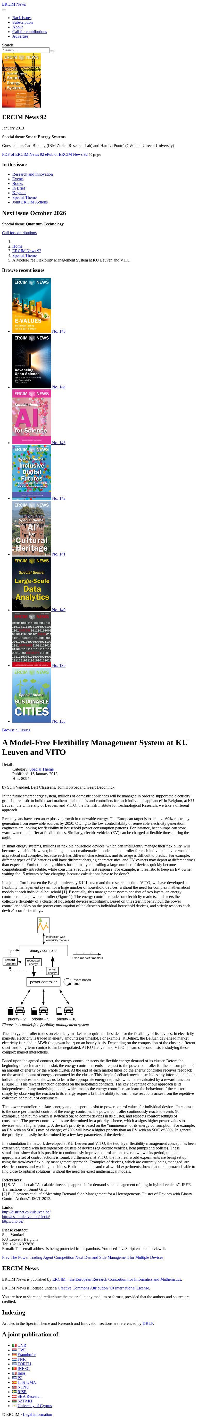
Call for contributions (29, 31)
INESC (24, 1368)
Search (7, 45)
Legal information (37, 1414)
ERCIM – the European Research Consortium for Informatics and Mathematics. (117, 1279)
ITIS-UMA (27, 1382)
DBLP (148, 1323)
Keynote (19, 193)
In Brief (18, 188)
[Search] (52, 51)
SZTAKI (25, 1401)
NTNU (23, 1387)
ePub (66, 154)
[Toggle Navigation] (4, 10)
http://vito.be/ (12, 1221)
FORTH (24, 1364)
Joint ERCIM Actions (30, 202)
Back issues (21, 17)
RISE (22, 1392)
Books (17, 183)
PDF (23, 154)
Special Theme (24, 197)
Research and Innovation (32, 174)
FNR (22, 1359)
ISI (20, 1378)
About (17, 27)
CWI (22, 1350)
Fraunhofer (27, 1354)
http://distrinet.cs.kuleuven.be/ (26, 1212)
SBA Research (30, 1396)
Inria (21, 1373)
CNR (22, 1345)
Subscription (22, 22)
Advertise (20, 36)
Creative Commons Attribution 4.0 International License (103, 1288)
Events (17, 179)
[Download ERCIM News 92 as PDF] (21, 106)
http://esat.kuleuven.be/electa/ (26, 1216)
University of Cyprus (35, 1405)
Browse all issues (16, 730)
